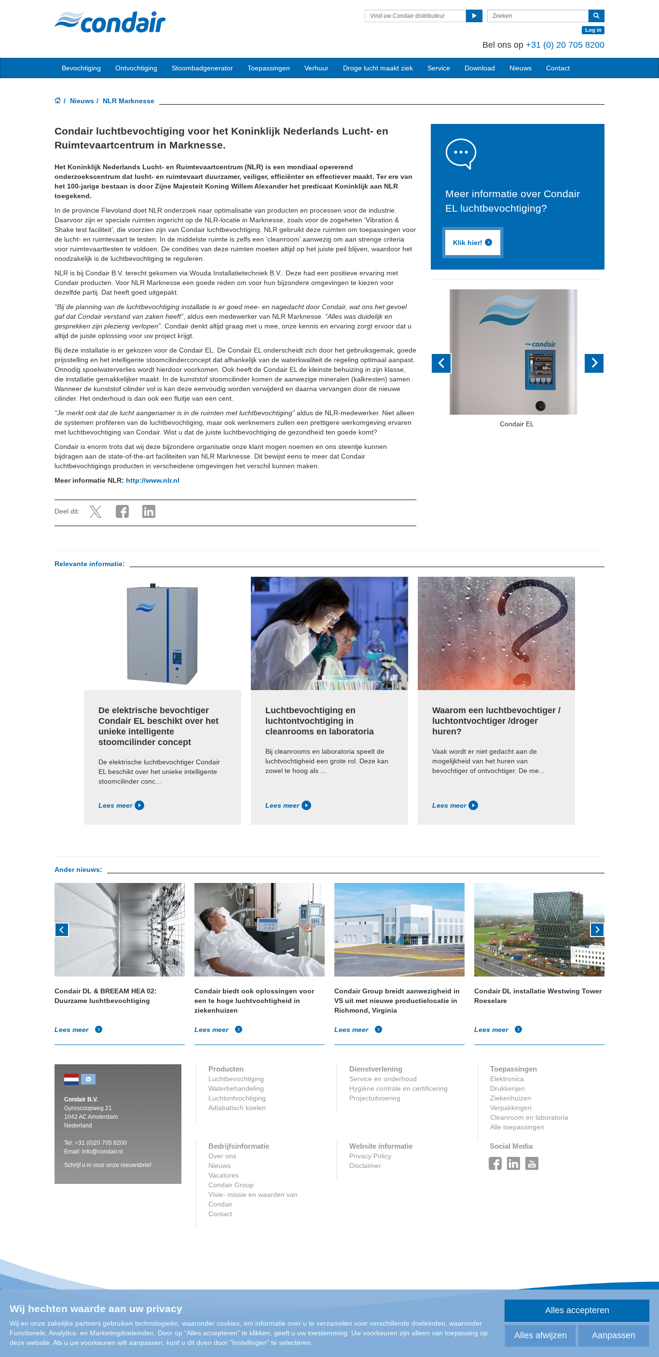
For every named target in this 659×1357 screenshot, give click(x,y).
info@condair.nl (102, 1151)
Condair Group (231, 1185)
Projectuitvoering (374, 1098)
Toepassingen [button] (268, 68)
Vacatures (223, 1175)
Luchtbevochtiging (236, 1079)
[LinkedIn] (514, 1161)
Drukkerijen (507, 1088)
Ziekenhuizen (510, 1098)
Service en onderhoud (383, 1079)
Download (480, 68)
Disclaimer (365, 1165)
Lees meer (115, 805)
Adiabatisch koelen (237, 1108)
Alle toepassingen (517, 1127)
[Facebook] (495, 1161)
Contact (558, 68)
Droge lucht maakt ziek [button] (378, 68)
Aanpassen (613, 1335)
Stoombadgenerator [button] (202, 68)
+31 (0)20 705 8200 (101, 1143)
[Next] (597, 929)
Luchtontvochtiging (237, 1098)
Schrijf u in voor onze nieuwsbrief (107, 1165)
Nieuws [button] (520, 68)
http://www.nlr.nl (152, 480)
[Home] (58, 101)
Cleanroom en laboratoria (529, 1117)
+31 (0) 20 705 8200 (565, 45)
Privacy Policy (370, 1156)
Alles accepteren (577, 1310)
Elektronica (507, 1079)
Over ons (222, 1156)
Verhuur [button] (316, 68)
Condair (110, 22)
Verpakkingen (511, 1108)
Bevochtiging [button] (81, 68)
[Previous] (62, 929)
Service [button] (438, 68)
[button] (444, 363)
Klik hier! (467, 242)
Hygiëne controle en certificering (398, 1088)
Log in (593, 30)
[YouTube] (532, 1161)
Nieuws (82, 101)
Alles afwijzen (540, 1335)
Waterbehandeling (236, 1088)
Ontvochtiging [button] (136, 68)
